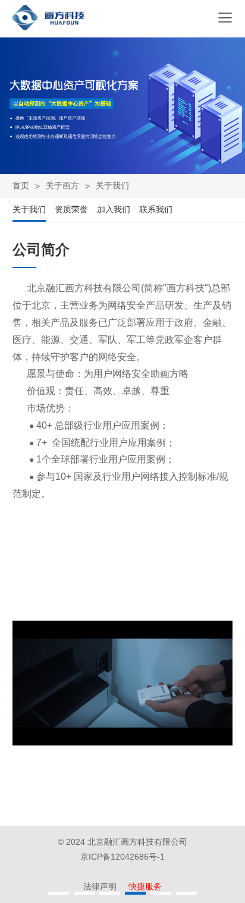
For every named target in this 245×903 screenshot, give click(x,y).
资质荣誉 (71, 209)
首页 (20, 185)
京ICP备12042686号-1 (122, 856)
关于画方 (62, 185)
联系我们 (155, 209)
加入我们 (113, 209)
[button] (58, 893)
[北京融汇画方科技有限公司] (48, 27)
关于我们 (112, 185)
